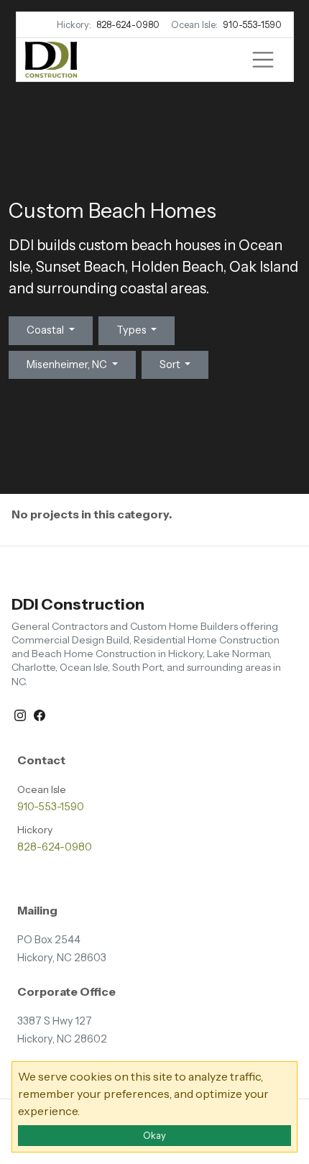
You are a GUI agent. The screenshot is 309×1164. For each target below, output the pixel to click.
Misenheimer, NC (68, 364)
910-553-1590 (252, 24)
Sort (171, 364)
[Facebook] (39, 714)
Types (132, 330)
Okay (154, 1135)
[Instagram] (21, 714)
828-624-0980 (128, 24)
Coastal (46, 330)
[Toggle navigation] (263, 59)
